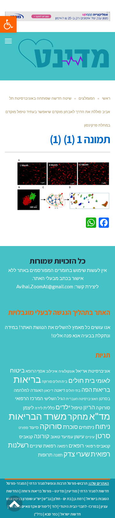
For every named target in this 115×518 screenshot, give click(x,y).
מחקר (78, 416)
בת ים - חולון (62, 498)
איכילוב (51, 371)
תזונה (58, 454)
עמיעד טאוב (61, 436)
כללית (49, 407)
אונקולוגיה (66, 371)
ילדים (63, 407)
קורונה (42, 436)
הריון (89, 407)
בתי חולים (73, 390)
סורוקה (51, 426)
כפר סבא (51, 514)
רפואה (62, 446)
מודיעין (71, 491)
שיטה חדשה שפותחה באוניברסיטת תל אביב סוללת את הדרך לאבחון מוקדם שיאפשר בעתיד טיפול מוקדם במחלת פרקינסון (57, 111)
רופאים (76, 445)
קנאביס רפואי (97, 445)
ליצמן (28, 407)
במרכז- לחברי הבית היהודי (78, 506)
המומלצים (87, 98)
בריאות (27, 379)
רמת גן (78, 498)
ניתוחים (86, 427)
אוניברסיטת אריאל (93, 371)
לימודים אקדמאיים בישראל (29, 506)
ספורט (23, 427)
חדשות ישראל (70, 514)
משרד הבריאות (38, 416)
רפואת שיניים (43, 445)
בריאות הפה (95, 389)
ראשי (106, 98)
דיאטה (59, 390)
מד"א (99, 416)
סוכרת (70, 426)
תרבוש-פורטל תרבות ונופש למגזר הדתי (58, 483)
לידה (38, 408)
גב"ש (47, 498)
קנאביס (26, 436)
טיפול (76, 407)
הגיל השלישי (54, 398)
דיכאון (48, 390)
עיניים (90, 437)
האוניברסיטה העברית (82, 399)
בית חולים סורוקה (54, 381)
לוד (54, 506)
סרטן (103, 435)
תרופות (45, 454)
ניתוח (102, 426)
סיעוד (34, 427)
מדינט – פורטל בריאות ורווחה (42, 491)
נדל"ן (38, 514)
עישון (79, 436)
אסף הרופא (35, 371)
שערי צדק (77, 454)
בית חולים (81, 380)
